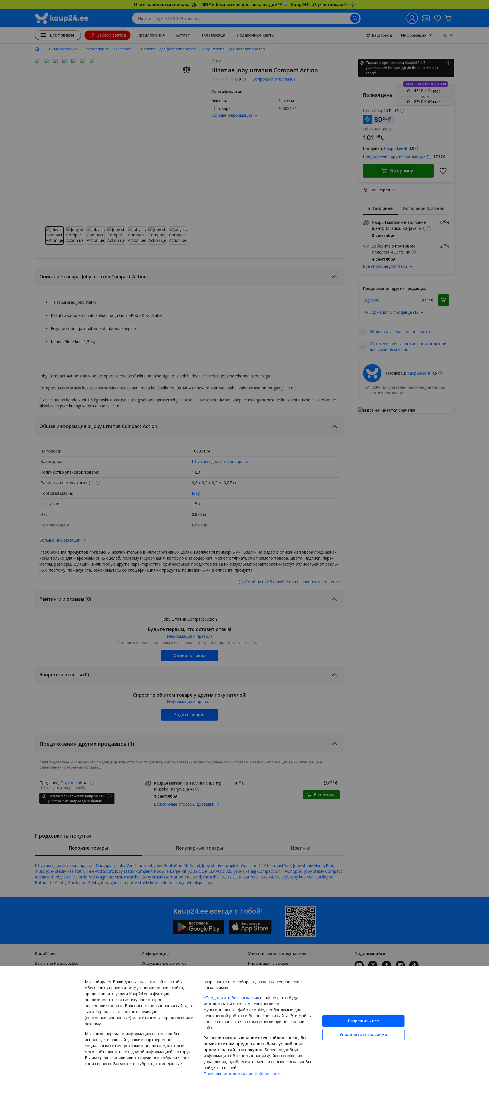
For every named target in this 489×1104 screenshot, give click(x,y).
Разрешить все (363, 1020)
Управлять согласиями (363, 1034)
